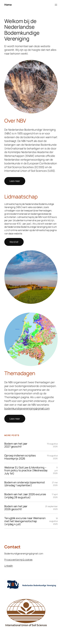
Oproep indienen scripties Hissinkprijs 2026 (20, 457)
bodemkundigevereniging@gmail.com (27, 408)
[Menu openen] (56, 5)
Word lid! (14, 241)
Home (8, 5)
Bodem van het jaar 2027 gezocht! (15, 445)
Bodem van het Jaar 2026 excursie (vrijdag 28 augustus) (25, 496)
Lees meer (15, 181)
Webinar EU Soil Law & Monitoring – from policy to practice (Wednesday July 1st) (26, 470)
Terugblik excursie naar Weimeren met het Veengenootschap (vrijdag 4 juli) (25, 521)
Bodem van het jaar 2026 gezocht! (15, 508)
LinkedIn (8, 565)
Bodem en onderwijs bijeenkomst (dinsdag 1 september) (24, 484)
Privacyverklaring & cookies (18, 559)
